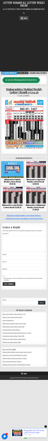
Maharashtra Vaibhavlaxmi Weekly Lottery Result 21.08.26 (36, 207)
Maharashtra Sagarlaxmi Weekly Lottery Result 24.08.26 (35, 181)
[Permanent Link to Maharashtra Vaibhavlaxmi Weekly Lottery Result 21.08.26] (35, 195)
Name (5, 254)
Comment (6, 233)
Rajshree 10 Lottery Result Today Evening (14, 339)
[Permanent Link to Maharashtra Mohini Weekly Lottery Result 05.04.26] (24, 124)
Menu (25, 18)
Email (5, 262)
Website (5, 269)
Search (4, 300)
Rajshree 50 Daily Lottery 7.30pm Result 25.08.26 (16, 364)
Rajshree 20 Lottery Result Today (12, 342)
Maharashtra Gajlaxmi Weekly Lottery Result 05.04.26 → (24, 215)
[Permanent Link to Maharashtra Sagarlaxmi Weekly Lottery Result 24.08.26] (35, 169)
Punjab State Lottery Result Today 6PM (13, 336)
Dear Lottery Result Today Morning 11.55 (14, 314)
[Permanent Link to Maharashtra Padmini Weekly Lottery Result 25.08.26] (12, 169)
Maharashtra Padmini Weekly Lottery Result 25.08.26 (12, 181)
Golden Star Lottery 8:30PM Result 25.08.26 (15, 355)
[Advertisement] (24, 45)
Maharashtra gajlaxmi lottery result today (14, 323)
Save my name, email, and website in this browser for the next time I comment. (23, 279)
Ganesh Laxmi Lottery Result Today (12, 317)
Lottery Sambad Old (8, 320)
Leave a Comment (24, 95)
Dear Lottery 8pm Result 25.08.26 (12, 361)
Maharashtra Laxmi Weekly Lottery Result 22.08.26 (12, 206)
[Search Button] (23, 13)
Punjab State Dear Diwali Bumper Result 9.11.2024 (17, 333)
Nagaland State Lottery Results (11, 330)
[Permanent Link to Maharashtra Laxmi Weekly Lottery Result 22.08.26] (12, 195)
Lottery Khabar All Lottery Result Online (24, 3)
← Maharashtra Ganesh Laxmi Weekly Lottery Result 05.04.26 (24, 218)
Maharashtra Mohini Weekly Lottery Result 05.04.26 (24, 90)
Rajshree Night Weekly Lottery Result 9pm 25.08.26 (17, 352)
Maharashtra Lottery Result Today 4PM (13, 326)
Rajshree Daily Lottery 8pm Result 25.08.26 (15, 358)
